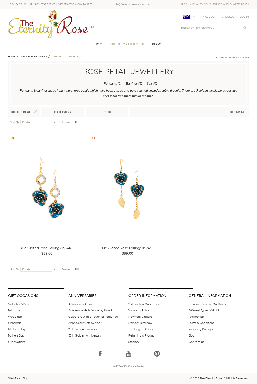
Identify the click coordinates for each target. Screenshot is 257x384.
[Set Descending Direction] (55, 122)
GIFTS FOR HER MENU (33, 56)
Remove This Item (35, 112)
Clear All (238, 112)
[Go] (244, 27)
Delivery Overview (140, 323)
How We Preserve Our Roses (207, 304)
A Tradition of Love (80, 304)
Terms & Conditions (201, 323)
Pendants (110, 83)
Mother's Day (16, 329)
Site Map (14, 378)
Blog (191, 335)
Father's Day (16, 335)
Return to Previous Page (231, 57)
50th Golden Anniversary (84, 335)
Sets (150, 83)
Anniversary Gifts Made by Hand (90, 310)
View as (65, 122)
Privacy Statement (42, 4)
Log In (244, 17)
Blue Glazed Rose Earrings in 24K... (47, 247)
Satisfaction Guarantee (75, 4)
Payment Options (140, 316)
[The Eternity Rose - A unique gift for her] (51, 24)
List (77, 122)
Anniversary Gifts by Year (84, 323)
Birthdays (14, 310)
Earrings (132, 83)
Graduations (16, 342)
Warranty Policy (139, 310)
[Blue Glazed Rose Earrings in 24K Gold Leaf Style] (128, 195)
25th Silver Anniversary (82, 329)
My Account (209, 17)
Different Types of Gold (204, 310)
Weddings (15, 316)
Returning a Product (142, 335)
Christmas (14, 323)
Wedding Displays (201, 329)
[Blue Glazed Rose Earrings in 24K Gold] (48, 195)
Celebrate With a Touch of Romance (93, 316)
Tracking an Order (140, 329)
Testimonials (196, 316)
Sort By (14, 122)
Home (11, 56)
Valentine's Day (18, 304)
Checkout (229, 17)
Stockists (133, 342)
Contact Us (18, 4)
